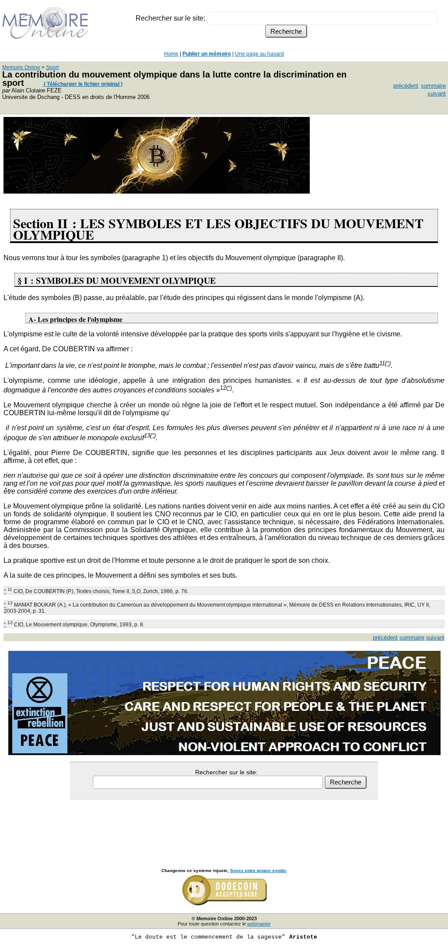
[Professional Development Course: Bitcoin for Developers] (157, 191)
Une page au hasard (259, 54)
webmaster (259, 923)
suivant (436, 93)
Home (171, 54)
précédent (405, 85)
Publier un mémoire (206, 54)
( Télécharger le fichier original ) (82, 84)
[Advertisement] (224, 824)
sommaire (433, 85)
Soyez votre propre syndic (258, 870)
